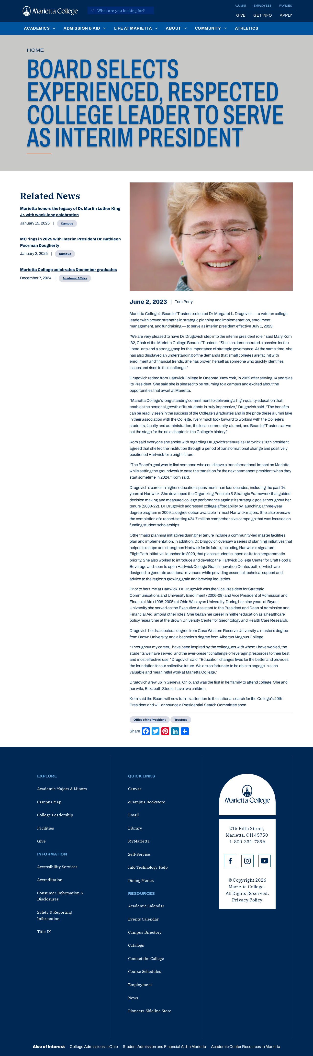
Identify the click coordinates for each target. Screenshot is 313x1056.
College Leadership (55, 814)
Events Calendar (143, 919)
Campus (67, 223)
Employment (140, 984)
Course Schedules (144, 971)
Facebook (230, 861)
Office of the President (150, 719)
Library (135, 828)
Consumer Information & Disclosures (60, 896)
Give (241, 15)
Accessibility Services (57, 866)
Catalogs (136, 945)
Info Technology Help (148, 867)
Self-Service (139, 854)
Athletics (246, 28)
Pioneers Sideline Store (149, 1010)
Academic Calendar (146, 905)
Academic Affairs (75, 278)
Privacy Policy (247, 900)
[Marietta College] (50, 11)
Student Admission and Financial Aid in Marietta (164, 1047)
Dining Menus (141, 880)
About (173, 28)
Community (208, 28)
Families (285, 5)
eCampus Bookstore (146, 801)
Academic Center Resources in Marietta (245, 1047)
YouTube (264, 861)
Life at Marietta (133, 28)
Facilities (45, 828)
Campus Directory (145, 932)
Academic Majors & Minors (62, 788)
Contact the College (146, 958)
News (133, 997)
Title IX (44, 931)
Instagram (247, 861)
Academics (37, 28)
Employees (262, 5)
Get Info (262, 15)
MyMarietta (139, 841)
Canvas (135, 788)
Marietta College (247, 794)
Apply (286, 15)
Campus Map (49, 801)
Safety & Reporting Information (54, 915)
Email (133, 814)
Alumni (240, 5)
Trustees (180, 719)
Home (35, 50)
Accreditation (49, 879)
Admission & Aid (82, 28)
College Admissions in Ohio (94, 1047)
